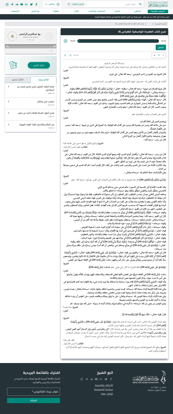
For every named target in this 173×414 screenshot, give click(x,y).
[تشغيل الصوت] (65, 41)
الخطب (117, 11)
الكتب (76, 11)
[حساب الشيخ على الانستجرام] (7, 4)
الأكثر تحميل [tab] (18, 80)
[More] (70, 55)
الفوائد (56, 11)
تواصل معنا (107, 394)
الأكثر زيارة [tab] (43, 80)
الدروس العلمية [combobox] (78, 4)
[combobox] (112, 4)
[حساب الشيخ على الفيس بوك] (36, 4)
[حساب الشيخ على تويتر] (31, 4)
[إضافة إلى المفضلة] (65, 55)
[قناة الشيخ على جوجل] (26, 4)
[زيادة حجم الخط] (154, 55)
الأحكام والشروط (104, 385)
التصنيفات (15, 11)
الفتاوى (137, 11)
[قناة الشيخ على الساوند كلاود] (17, 4)
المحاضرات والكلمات (96, 11)
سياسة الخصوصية (103, 389)
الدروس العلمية (158, 11)
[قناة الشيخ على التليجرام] (12, 4)
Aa (159, 55)
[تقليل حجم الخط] (163, 55)
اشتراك (33, 400)
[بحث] (140, 4)
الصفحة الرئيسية (160, 23)
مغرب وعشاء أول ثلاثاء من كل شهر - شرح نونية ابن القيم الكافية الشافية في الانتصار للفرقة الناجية (132, 17)
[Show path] (149, 24)
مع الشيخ (35, 11)
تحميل (161, 47)
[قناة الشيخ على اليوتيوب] (21, 4)
